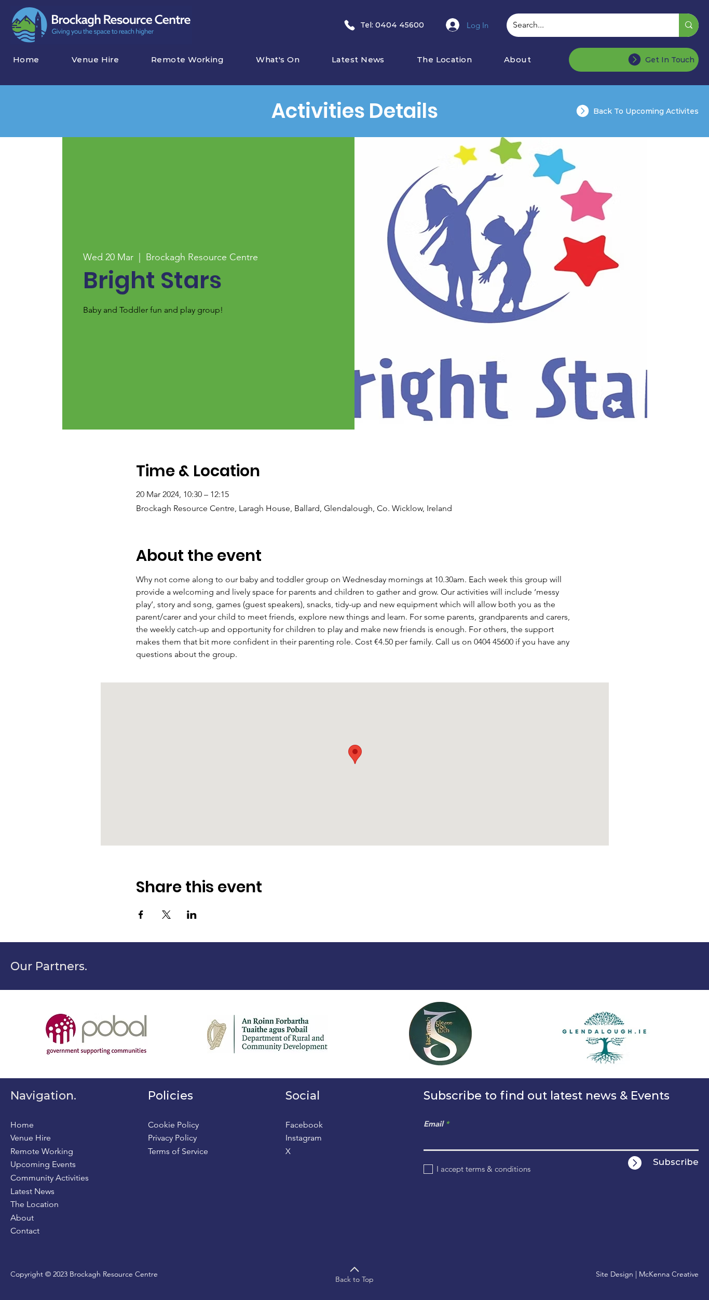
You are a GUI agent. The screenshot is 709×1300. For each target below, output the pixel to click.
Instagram (303, 1138)
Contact (24, 1231)
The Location (34, 1204)
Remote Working (41, 1151)
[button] (290, 59)
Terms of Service (178, 1151)
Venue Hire (30, 1138)
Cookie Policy (173, 1125)
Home (22, 1125)
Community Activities (49, 1178)
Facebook (304, 1125)
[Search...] (689, 25)
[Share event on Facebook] (141, 914)
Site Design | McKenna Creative (647, 1274)
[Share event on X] (166, 914)
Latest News (32, 1191)
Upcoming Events (43, 1164)
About (22, 1218)
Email (433, 1124)
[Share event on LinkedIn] (192, 914)
